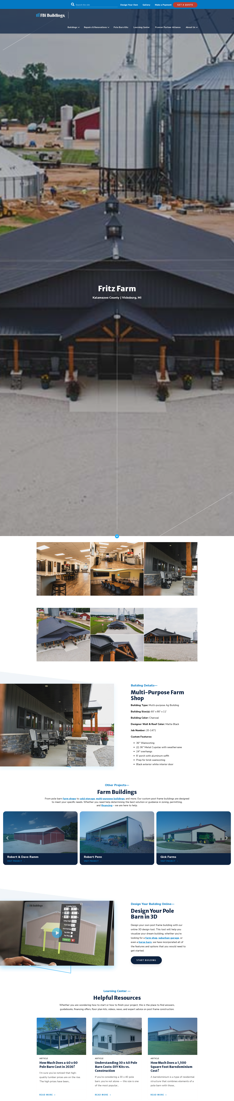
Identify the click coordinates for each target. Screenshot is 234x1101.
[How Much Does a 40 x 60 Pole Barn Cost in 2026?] (61, 1036)
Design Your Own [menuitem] (129, 5)
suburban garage (168, 938)
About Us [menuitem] (190, 27)
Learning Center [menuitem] (142, 27)
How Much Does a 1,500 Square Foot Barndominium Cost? (171, 1067)
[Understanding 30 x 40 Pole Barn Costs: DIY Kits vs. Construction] (117, 1036)
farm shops (69, 798)
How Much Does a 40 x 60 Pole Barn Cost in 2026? (58, 1065)
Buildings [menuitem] (72, 27)
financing (106, 805)
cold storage (87, 798)
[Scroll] (117, 537)
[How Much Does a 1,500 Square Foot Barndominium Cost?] (172, 1036)
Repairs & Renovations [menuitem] (95, 27)
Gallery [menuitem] (146, 5)
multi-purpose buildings (110, 798)
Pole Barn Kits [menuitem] (121, 27)
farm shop (151, 938)
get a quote (185, 5)
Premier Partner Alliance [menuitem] (168, 27)
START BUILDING (146, 960)
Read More (46, 1095)
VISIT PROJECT (15, 861)
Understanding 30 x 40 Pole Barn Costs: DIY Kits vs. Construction (116, 1067)
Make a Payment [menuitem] (163, 5)
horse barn (145, 942)
